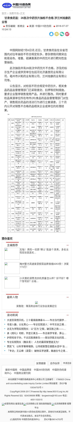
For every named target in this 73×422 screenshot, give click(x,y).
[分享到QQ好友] (51, 34)
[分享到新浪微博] (67, 34)
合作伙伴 (55, 363)
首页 (4, 13)
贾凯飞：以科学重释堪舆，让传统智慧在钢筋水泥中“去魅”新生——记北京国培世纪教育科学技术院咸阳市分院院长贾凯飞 (37, 346)
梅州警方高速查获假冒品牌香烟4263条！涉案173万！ (44, 265)
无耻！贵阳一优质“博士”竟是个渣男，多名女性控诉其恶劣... (44, 251)
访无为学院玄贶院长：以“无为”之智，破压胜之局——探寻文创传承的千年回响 (37, 328)
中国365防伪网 (42, 369)
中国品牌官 (25, 369)
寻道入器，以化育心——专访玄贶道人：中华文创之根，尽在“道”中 (37, 324)
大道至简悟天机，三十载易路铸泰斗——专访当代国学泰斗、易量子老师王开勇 (37, 320)
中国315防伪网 (43, 26)
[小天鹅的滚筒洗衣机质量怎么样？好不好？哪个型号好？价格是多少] (12, 282)
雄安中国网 (11, 369)
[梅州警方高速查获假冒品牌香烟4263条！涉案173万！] (12, 268)
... (68, 244)
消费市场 (14, 13)
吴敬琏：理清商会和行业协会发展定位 (36, 306)
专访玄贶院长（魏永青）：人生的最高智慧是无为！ (33, 342)
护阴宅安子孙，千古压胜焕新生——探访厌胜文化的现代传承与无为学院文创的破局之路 (37, 337)
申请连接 (67, 363)
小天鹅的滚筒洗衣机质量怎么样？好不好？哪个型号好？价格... (44, 279)
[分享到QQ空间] (56, 34)
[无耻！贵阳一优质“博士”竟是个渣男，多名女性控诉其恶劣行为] (12, 254)
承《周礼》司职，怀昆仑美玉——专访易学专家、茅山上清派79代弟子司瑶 (37, 333)
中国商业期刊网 (22, 373)
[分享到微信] (62, 34)
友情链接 (41, 363)
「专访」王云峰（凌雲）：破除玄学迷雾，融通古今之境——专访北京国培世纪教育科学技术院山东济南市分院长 (37, 350)
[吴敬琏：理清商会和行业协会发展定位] (36, 302)
